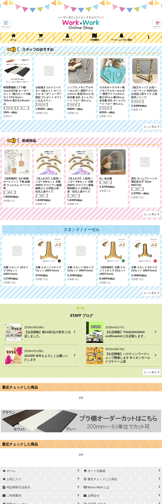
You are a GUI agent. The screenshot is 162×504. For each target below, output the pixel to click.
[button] (5, 24)
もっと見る (150, 126)
